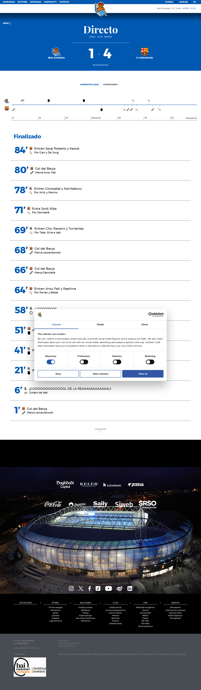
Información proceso (175, 610)
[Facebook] (89, 588)
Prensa (115, 621)
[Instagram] (71, 588)
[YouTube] (108, 588)
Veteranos (85, 621)
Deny (58, 373)
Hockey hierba (85, 608)
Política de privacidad (68, 643)
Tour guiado (175, 618)
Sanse (55, 613)
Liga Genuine (55, 621)
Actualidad (25, 603)
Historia (115, 616)
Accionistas (145, 613)
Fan (145, 603)
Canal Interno (115, 613)
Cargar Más (100, 429)
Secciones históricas (85, 618)
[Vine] (120, 588)
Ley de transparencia (116, 610)
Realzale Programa (145, 608)
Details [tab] (100, 324)
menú (6, 23)
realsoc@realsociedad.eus (26, 648)
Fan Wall (145, 624)
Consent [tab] (56, 324)
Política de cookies (67, 646)
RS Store (22, 2)
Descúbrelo (175, 608)
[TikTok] (98, 588)
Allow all (142, 373)
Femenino (55, 610)
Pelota (85, 613)
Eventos (64, 2)
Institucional (115, 608)
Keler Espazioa (175, 616)
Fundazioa (9, 2)
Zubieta (55, 618)
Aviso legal (63, 641)
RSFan (145, 616)
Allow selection (100, 373)
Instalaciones (115, 624)
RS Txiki (145, 621)
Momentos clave (89, 85)
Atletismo (85, 610)
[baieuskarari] (30, 667)
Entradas (35, 2)
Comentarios (110, 85)
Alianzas (115, 618)
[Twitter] (80, 588)
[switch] (84, 362)
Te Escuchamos (145, 626)
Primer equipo (56, 608)
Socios (145, 610)
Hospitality (50, 2)
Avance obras (175, 613)
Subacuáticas (85, 616)
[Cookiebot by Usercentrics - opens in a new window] (150, 314)
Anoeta (108, 37)
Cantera (55, 616)
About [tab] (144, 324)
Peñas (145, 618)
